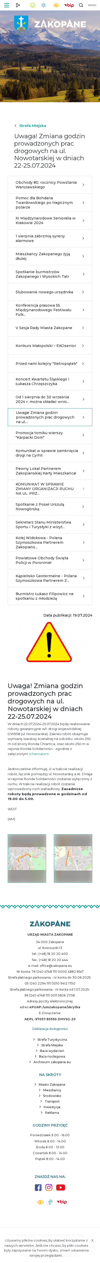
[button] (6, 5)
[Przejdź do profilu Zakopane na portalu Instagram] (48, 1190)
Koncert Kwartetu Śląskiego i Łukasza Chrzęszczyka (42, 381)
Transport (52, 1101)
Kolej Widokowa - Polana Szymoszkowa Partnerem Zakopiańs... (39, 542)
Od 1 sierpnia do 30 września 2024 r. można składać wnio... (42, 399)
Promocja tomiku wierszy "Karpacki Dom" (39, 435)
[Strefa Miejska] (50, 23)
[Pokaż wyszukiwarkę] (81, 5)
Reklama (52, 1113)
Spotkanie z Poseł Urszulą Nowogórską (40, 506)
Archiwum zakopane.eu (52, 1062)
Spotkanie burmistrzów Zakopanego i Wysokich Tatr (42, 274)
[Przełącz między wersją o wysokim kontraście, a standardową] (56, 5)
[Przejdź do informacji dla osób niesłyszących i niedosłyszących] (50, 1204)
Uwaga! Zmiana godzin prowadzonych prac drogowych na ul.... (45, 417)
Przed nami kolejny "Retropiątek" (46, 363)
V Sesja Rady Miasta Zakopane (44, 328)
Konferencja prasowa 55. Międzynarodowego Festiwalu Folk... (43, 310)
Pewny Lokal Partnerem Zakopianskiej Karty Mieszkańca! (46, 471)
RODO (92, 5)
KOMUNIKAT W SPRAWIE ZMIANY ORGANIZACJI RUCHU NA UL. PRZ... (45, 489)
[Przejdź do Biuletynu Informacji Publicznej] (69, 5)
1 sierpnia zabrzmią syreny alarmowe (40, 238)
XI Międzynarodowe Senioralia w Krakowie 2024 (46, 220)
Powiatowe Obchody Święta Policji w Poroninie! (42, 560)
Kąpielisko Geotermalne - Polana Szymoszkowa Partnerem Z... (46, 578)
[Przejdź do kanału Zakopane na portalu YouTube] (60, 1190)
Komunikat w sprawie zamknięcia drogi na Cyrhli (47, 453)
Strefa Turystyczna (52, 1039)
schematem (39, 754)
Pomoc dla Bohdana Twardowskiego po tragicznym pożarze (44, 203)
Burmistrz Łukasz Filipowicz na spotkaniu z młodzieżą (44, 596)
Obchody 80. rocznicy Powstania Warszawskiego (46, 184)
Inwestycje (52, 1107)
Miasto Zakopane (52, 1084)
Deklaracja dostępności (50, 1029)
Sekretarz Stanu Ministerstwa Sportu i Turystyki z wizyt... (43, 524)
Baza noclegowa (52, 1056)
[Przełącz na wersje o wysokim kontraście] (40, 1203)
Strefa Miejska (32, 126)
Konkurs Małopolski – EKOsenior (46, 345)
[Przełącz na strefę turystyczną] (18, 5)
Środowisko (52, 1096)
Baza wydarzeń (52, 1051)
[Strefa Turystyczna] (50, 924)
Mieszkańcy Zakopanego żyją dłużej (43, 256)
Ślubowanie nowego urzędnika (44, 292)
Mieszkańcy (52, 1090)
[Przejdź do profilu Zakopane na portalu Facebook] (38, 1190)
